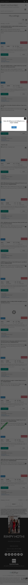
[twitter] (9, 554)
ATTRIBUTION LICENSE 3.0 (21, 575)
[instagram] (18, 554)
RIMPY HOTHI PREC (9, 5)
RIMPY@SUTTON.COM (5, 61)
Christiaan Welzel (10, 575)
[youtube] (15, 554)
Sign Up (7, 1)
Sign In (2, 1)
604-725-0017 (3, 60)
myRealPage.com (14, 573)
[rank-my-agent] (21, 554)
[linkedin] (12, 554)
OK (14, 127)
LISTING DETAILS (4, 54)
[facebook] (6, 554)
